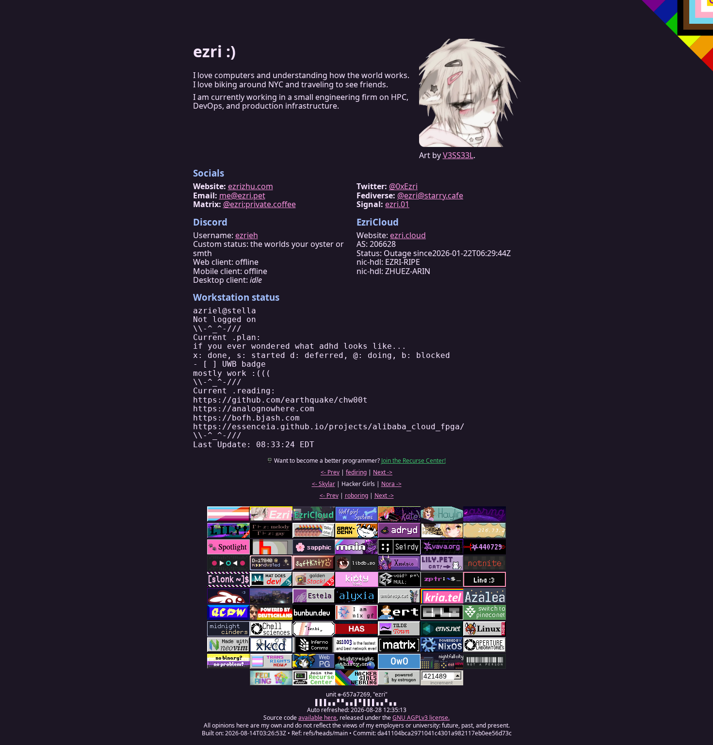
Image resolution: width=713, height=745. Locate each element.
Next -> (382, 472)
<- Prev (330, 472)
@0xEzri (403, 186)
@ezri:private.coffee (259, 204)
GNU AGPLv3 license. (421, 717)
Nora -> (391, 484)
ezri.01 (397, 204)
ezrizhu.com (250, 186)
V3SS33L (458, 155)
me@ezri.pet (242, 195)
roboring (356, 495)
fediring (356, 472)
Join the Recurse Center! (413, 460)
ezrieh (246, 235)
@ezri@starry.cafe (430, 195)
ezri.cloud (408, 235)
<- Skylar (323, 484)
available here (317, 717)
